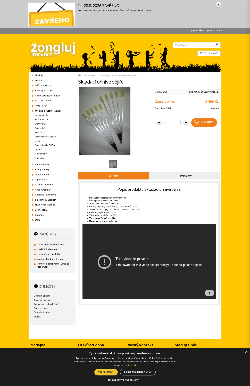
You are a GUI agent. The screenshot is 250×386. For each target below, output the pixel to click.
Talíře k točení (42, 174)
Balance (39, 214)
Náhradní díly (41, 154)
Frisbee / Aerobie (44, 184)
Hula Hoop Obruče (45, 204)
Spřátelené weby (42, 312)
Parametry (185, 175)
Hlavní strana (89, 76)
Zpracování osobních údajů (46, 304)
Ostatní (38, 149)
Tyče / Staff (41, 105)
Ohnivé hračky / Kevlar (107, 76)
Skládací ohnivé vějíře (128, 76)
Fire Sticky (40, 132)
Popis (114, 175)
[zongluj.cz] (52, 42)
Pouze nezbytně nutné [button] (138, 372)
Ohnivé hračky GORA (45, 145)
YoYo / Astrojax (43, 189)
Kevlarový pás (41, 115)
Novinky (39, 75)
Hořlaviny (39, 158)
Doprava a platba (42, 296)
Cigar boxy (41, 179)
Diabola (39, 80)
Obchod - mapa (41, 308)
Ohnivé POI (40, 124)
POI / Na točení (43, 100)
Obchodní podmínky (43, 300)
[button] (125, 380)
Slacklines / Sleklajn (45, 199)
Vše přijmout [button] (106, 372)
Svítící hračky (42, 164)
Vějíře (37, 141)
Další (37, 219)
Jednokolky (41, 209)
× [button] (246, 352)
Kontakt (37, 316)
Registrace (215, 30)
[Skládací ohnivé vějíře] (104, 121)
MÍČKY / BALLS (43, 85)
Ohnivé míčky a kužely (45, 137)
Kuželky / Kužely (44, 90)
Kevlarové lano (42, 119)
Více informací (129, 365)
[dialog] (125, 367)
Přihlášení (199, 30)
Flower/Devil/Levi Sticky (47, 95)
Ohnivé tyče (40, 128)
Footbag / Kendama (45, 194)
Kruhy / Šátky (42, 169)
